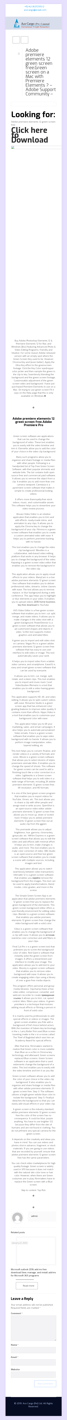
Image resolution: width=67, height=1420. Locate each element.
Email (14, 1357)
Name (15, 1345)
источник (50, 935)
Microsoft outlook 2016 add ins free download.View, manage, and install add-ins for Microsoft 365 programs (33, 1272)
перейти (36, 878)
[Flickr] (40, 14)
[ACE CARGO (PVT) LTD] (34, 23)
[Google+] (35, 14)
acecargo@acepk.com (35, 10)
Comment (17, 1313)
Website (15, 1369)
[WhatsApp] (27, 14)
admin (34, 1216)
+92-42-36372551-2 (34, 6)
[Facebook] (31, 14)
